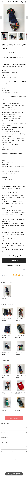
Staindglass (4, 432)
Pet (2, 428)
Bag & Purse (4, 442)
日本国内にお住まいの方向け (14, 265)
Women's (4, 447)
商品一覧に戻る (14, 418)
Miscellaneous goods (7, 451)
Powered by (12, 462)
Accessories (4, 437)
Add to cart (14, 260)
